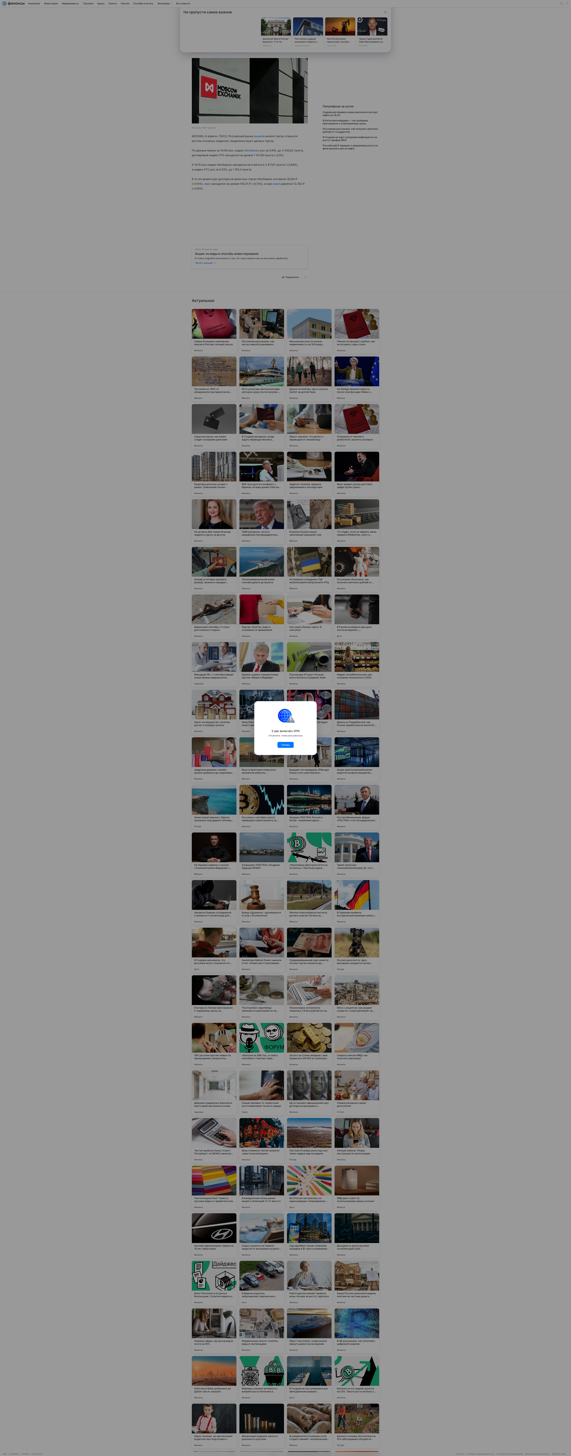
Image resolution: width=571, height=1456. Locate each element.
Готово (285, 744)
